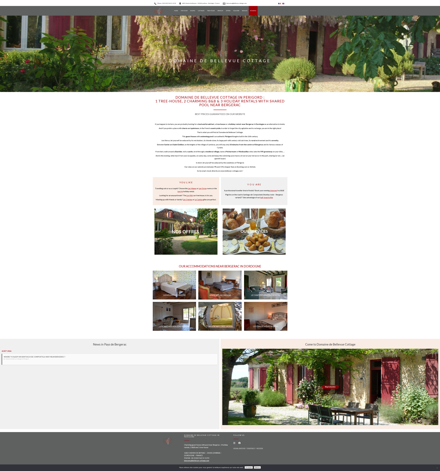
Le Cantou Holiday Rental (265, 295)
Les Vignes (192, 188)
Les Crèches (187, 199)
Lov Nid (189, 195)
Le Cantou (199, 199)
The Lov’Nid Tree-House (220, 326)
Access (260, 448)
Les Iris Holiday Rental (265, 326)
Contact (251, 448)
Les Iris (180, 191)
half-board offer (266, 197)
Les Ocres (202, 188)
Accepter (249, 467)
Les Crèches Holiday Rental (174, 326)
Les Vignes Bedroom (174, 295)
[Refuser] (437, 468)
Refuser (257, 467)
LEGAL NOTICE (239, 448)
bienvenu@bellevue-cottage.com (196, 461)
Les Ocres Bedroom (220, 295)
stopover (273, 190)
